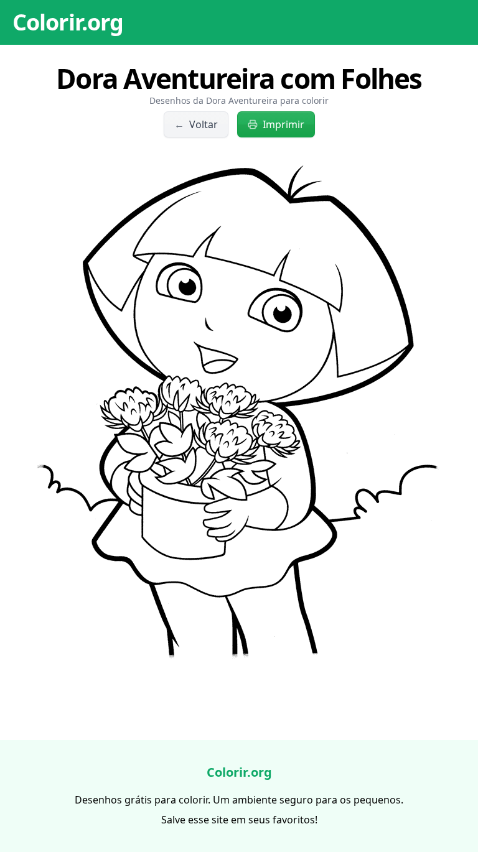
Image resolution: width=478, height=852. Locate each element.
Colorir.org (67, 22)
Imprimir (283, 124)
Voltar (196, 124)
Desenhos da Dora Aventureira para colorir (239, 100)
